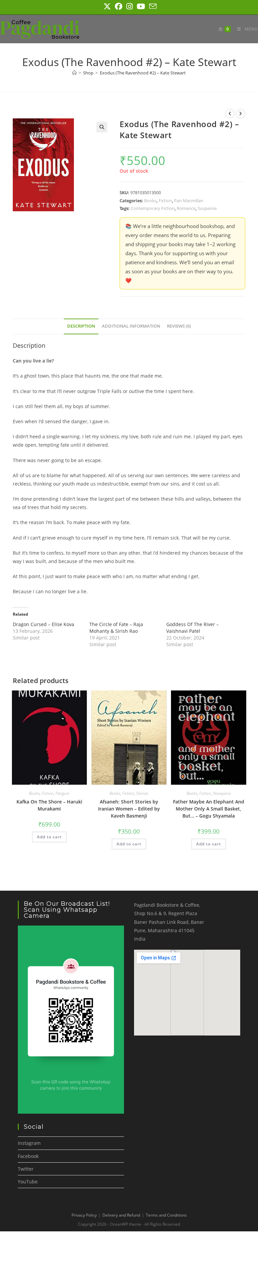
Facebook (28, 1156)
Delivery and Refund (121, 1215)
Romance (186, 208)
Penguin (62, 793)
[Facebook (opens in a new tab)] (118, 6)
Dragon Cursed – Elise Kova (43, 624)
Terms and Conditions (166, 1215)
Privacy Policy (84, 1215)
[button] (101, 127)
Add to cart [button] (49, 837)
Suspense (207, 208)
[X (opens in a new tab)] (107, 6)
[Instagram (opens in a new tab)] (129, 6)
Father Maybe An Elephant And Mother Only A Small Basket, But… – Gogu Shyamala (208, 808)
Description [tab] (81, 326)
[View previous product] (230, 113)
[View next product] (240, 113)
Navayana (222, 793)
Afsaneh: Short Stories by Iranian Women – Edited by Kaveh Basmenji (129, 808)
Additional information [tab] (131, 326)
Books (150, 201)
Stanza (142, 793)
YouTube (28, 1181)
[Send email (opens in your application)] (152, 6)
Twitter (26, 1169)
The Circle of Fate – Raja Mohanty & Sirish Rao (116, 627)
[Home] (74, 73)
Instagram (29, 1143)
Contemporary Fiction (153, 208)
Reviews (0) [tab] (179, 326)
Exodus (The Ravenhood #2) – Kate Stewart (143, 73)
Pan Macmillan (188, 201)
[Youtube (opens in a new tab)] (141, 6)
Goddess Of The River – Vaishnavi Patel (192, 627)
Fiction (165, 201)
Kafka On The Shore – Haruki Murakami (49, 805)
